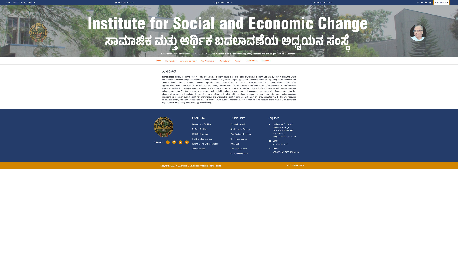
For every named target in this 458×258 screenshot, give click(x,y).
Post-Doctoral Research (240, 134)
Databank (234, 144)
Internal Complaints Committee (205, 144)
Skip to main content (222, 3)
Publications (224, 61)
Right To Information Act (202, 139)
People (237, 61)
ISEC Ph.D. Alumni (200, 134)
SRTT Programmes (238, 139)
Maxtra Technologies (211, 166)
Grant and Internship (239, 154)
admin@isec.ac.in (125, 3)
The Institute (170, 61)
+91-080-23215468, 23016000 (21, 3)
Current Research (237, 124)
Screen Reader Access (321, 3)
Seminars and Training (240, 129)
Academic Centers (187, 61)
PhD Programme (207, 61)
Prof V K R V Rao (199, 129)
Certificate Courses (238, 149)
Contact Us (266, 61)
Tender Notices (251, 61)
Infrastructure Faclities (201, 124)
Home (158, 61)
